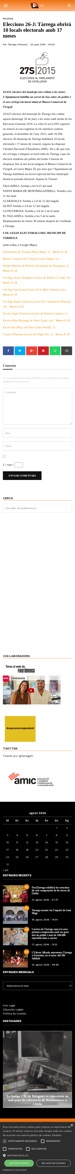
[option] (37, 1069)
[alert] (37, 1148)
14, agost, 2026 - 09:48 (45, 964)
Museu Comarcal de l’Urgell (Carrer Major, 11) (31, 258)
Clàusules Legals (13, 1009)
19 (27, 849)
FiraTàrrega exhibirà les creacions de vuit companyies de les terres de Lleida (51, 890)
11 (17, 842)
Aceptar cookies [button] (19, 1163)
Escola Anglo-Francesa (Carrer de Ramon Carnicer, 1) (35, 313)
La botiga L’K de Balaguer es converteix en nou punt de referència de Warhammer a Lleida (37, 1100)
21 (46, 849)
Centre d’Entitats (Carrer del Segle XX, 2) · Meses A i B (36, 334)
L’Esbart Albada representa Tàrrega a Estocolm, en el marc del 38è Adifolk (52, 955)
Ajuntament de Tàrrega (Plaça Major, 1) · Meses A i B (35, 251)
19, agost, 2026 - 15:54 (45, 919)
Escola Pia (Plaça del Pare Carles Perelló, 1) (29, 327)
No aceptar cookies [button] (54, 1163)
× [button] (71, 1125)
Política (8, 19)
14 (46, 842)
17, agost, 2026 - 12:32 (44, 944)
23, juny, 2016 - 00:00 (42, 44)
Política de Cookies (14, 1013)
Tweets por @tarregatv (18, 755)
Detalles (56, 1135)
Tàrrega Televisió (18, 44)
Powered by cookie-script (15, 1170)
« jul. (6, 869)
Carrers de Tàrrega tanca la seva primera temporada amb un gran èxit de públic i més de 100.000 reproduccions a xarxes (50, 934)
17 (7, 849)
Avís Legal (9, 1005)
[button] (37, 1155)
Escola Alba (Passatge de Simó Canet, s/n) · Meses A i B (36, 320)
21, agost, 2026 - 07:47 (45, 899)
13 (37, 842)
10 (7, 842)
